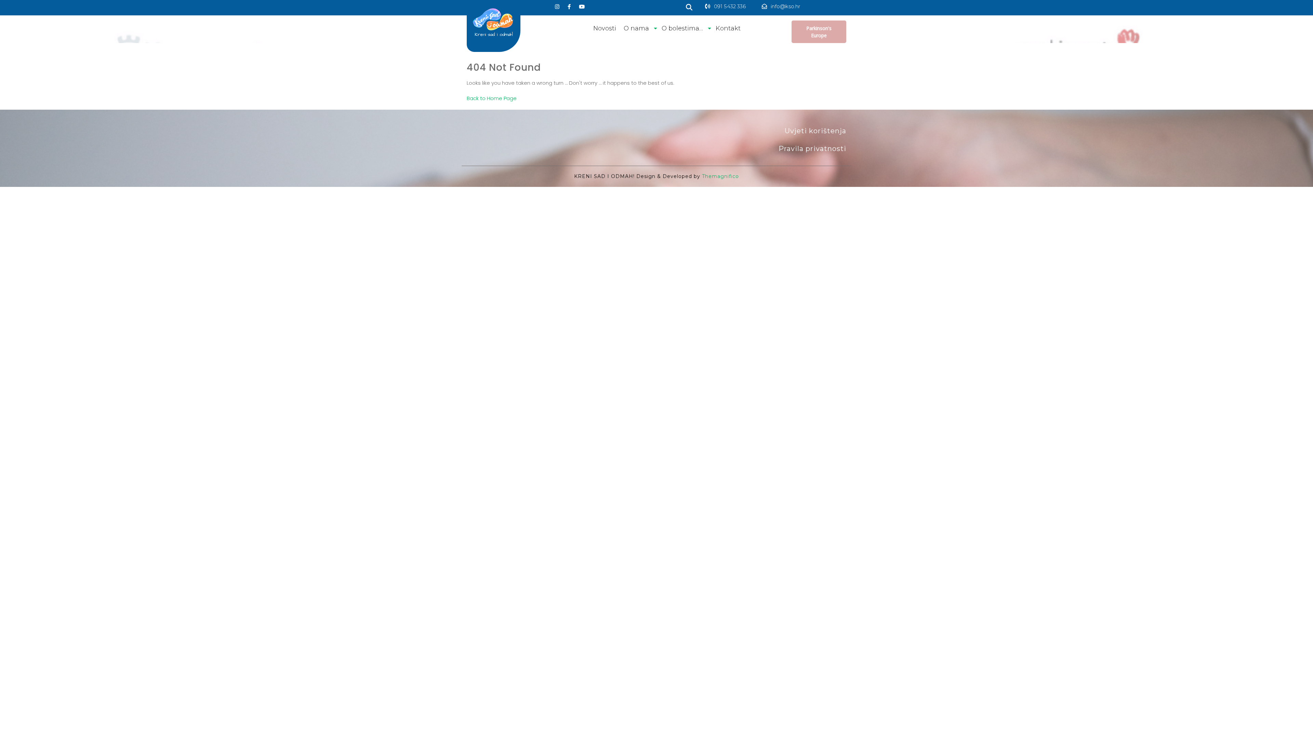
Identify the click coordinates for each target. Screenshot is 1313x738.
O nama (636, 28)
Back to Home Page (492, 98)
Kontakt (728, 28)
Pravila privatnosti (812, 149)
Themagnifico (719, 176)
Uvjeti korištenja (815, 131)
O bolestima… (682, 28)
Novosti (604, 28)
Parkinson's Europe (819, 32)
